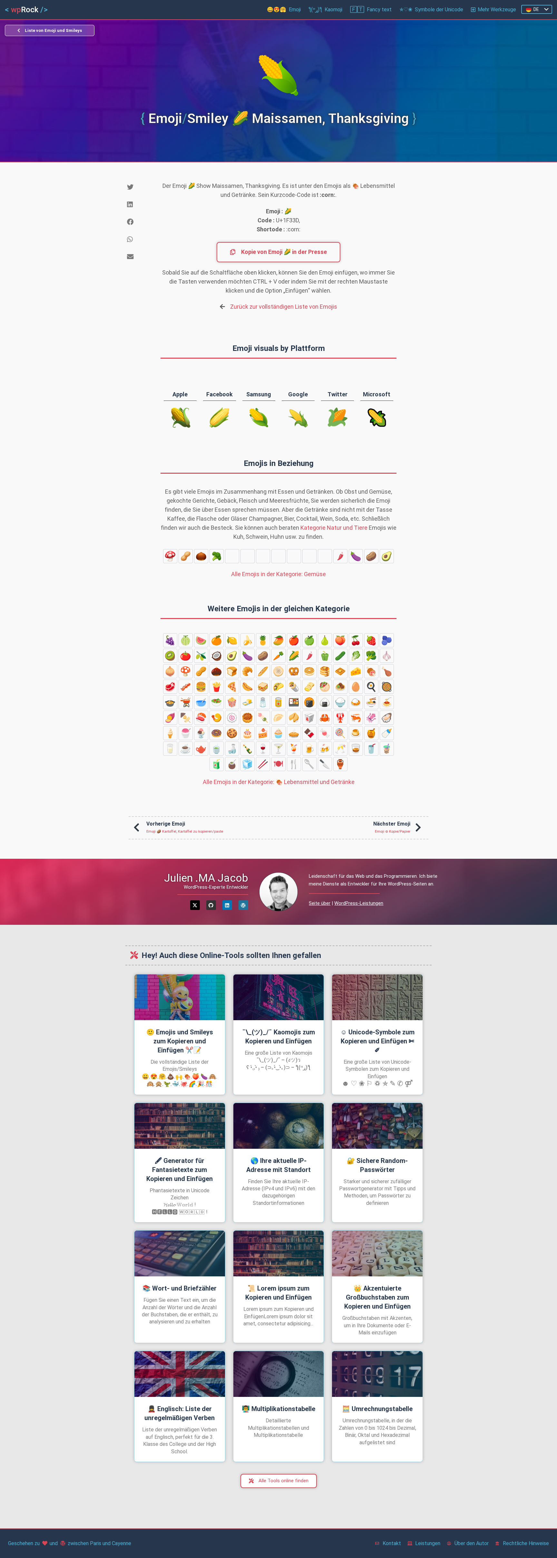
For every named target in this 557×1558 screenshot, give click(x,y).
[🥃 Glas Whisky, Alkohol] (356, 748)
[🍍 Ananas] (263, 640)
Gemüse (278, 574)
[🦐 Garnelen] (356, 718)
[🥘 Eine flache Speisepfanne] (387, 687)
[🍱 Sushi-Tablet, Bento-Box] (294, 702)
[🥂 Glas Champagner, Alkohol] (340, 748)
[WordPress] (243, 905)
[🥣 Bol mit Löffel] (201, 702)
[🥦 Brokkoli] (217, 556)
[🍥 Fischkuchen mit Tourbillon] (232, 718)
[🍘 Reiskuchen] (309, 702)
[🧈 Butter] (247, 702)
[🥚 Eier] (356, 687)
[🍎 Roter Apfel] (294, 640)
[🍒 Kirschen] (356, 640)
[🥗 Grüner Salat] (217, 702)
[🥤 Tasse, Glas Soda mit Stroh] (371, 748)
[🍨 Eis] (201, 733)
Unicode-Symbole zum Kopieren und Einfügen (377, 1041)
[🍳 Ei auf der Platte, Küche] (371, 687)
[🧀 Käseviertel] (356, 671)
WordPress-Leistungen (358, 903)
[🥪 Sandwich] (263, 687)
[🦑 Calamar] (371, 718)
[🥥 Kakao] (217, 656)
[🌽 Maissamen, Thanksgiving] (325, 556)
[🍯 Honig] (371, 733)
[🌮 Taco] (278, 687)
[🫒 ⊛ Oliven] (201, 656)
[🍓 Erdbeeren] (371, 640)
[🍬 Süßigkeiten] (325, 733)
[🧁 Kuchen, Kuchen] (278, 733)
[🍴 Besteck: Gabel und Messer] (294, 764)
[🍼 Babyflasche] (387, 733)
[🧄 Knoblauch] (232, 556)
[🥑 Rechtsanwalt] (387, 556)
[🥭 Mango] (278, 640)
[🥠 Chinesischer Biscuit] (294, 718)
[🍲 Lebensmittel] (170, 702)
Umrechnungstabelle (377, 1409)
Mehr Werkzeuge (497, 9)
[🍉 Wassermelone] (201, 640)
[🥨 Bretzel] (294, 671)
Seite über (319, 903)
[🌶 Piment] (340, 556)
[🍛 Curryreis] (356, 702)
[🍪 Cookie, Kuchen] (232, 733)
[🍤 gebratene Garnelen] (217, 718)
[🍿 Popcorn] (232, 702)
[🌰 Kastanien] (201, 556)
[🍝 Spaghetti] (387, 702)
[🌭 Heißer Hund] (247, 687)
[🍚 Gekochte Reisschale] (340, 702)
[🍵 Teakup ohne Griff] (217, 748)
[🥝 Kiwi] (170, 656)
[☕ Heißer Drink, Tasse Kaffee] (186, 748)
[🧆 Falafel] (340, 687)
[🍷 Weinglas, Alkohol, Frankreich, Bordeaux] (263, 748)
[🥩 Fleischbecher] (170, 687)
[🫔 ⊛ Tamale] (309, 687)
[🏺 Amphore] (340, 764)
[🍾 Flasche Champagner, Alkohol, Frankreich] (247, 748)
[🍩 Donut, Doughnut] (217, 733)
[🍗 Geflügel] (387, 671)
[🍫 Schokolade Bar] (309, 733)
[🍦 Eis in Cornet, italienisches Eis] (170, 733)
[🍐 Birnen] (325, 640)
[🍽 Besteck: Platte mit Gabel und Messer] (278, 764)
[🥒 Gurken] (278, 556)
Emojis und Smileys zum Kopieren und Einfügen (179, 1041)
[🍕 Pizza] (232, 687)
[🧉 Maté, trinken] (232, 764)
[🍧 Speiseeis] (186, 733)
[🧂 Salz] (263, 702)
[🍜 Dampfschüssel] (371, 702)
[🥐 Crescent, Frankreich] (247, 671)
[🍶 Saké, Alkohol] (232, 748)
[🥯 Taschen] (309, 671)
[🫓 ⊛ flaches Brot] (278, 671)
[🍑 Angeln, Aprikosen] (340, 640)
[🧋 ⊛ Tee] (387, 748)
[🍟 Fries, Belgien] (217, 687)
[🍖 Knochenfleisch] (371, 671)
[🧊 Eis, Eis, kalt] (247, 764)
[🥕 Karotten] (309, 556)
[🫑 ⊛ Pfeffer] (263, 556)
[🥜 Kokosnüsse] (186, 556)
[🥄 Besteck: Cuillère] (309, 764)
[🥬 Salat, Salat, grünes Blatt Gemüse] (294, 556)
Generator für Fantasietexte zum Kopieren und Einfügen (179, 1170)
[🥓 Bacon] (186, 687)
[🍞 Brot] (232, 671)
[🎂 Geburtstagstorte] (247, 733)
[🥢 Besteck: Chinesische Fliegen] (263, 764)
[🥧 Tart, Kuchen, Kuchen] (294, 733)
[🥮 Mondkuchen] (247, 718)
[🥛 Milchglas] (170, 748)
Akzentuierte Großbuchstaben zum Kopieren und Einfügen (377, 1297)
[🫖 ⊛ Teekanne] (201, 748)
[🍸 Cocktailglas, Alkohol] (278, 748)
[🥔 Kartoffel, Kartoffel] (371, 556)
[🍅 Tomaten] (186, 656)
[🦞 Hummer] (340, 718)
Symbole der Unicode (431, 9)
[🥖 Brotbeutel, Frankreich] (263, 671)
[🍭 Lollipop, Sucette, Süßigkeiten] (340, 733)
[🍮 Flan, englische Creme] (356, 733)
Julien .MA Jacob (206, 877)
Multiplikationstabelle (278, 1409)
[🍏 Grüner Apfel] (309, 640)
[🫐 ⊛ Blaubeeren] (387, 640)
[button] (138, 187)
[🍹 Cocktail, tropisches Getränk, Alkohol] (294, 748)
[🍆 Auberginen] (356, 556)
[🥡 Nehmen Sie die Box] (309, 718)
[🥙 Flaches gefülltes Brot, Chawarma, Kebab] (325, 687)
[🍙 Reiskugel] (325, 702)
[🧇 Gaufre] (340, 671)
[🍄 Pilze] (170, 556)
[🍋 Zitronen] (232, 640)
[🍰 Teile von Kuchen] (263, 733)
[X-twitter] (195, 905)
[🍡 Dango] (263, 718)
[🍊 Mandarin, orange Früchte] (217, 640)
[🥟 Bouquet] (278, 718)
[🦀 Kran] (325, 718)
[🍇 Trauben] (170, 640)
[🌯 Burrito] (294, 687)
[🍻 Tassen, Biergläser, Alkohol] (325, 748)
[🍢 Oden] (186, 718)
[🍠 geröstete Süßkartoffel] (170, 718)
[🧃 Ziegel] (217, 764)
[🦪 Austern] (387, 718)
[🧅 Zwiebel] (247, 556)
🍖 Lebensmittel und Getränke (279, 782)
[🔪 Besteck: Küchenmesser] (325, 764)
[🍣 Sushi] (201, 718)
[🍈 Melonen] (186, 640)
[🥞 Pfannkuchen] (325, 671)
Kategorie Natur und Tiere (333, 527)
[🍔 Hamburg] (201, 687)
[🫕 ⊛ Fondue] (186, 702)
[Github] (211, 905)
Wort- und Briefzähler (179, 1288)
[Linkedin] (227, 905)
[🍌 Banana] (247, 640)
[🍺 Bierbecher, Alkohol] (309, 748)
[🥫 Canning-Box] (278, 702)
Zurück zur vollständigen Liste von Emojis (283, 306)
